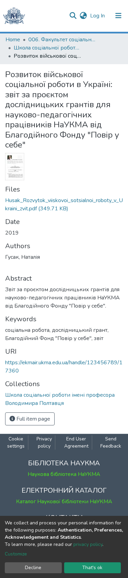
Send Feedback (110, 442)
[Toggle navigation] (118, 16)
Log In (98, 15)
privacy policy (87, 544)
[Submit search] (72, 15)
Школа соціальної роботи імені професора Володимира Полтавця (48, 48)
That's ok (92, 567)
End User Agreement (76, 442)
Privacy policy (44, 442)
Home (12, 39)
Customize (16, 554)
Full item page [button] (32, 419)
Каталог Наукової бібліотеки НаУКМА (64, 501)
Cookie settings (16, 442)
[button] (83, 16)
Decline (33, 567)
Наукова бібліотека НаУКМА (64, 474)
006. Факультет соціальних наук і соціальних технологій (62, 39)
